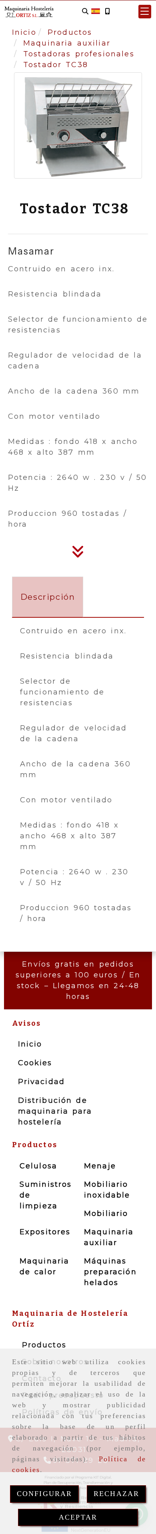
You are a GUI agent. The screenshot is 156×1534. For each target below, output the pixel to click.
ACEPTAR (78, 1517)
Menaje (100, 1166)
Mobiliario (106, 1213)
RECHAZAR (116, 1494)
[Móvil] (107, 11)
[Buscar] (85, 11)
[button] (144, 11)
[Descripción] (78, 554)
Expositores (45, 1232)
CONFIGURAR (44, 1494)
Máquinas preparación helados (110, 1272)
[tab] (48, 597)
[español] (95, 10)
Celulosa (38, 1166)
